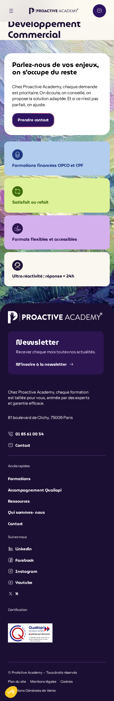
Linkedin (23, 549)
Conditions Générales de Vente (32, 691)
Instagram (26, 571)
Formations (19, 479)
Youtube (23, 582)
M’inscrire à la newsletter (41, 364)
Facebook (24, 560)
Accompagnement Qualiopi (35, 490)
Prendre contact (33, 120)
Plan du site (17, 682)
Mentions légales (43, 682)
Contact (22, 445)
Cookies (66, 682)
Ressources (19, 501)
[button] (11, 692)
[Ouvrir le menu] (11, 11)
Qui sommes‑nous (26, 512)
